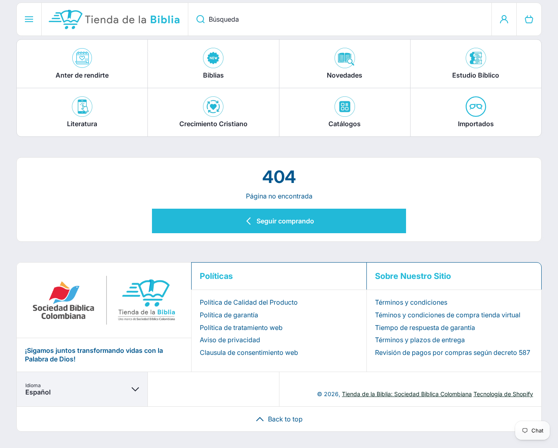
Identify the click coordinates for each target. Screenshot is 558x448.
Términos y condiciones (411, 302)
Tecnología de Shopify (503, 393)
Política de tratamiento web (241, 327)
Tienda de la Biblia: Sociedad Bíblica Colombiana (407, 393)
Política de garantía (229, 315)
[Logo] (115, 19)
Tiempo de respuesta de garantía (425, 327)
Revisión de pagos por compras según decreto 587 (452, 352)
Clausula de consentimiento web (249, 352)
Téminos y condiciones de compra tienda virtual (447, 315)
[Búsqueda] (196, 19)
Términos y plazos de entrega (420, 340)
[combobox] (340, 19)
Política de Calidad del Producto (249, 302)
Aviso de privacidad (230, 340)
